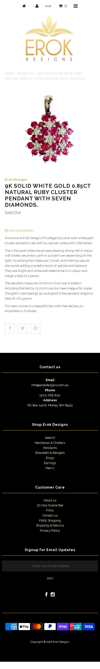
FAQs (50, 510)
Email (50, 380)
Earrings (50, 463)
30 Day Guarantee (50, 505)
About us (49, 500)
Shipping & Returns (50, 525)
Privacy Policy (50, 530)
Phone (50, 390)
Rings (50, 458)
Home (9, 73)
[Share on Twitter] (22, 328)
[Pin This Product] (35, 328)
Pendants (26, 73)
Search (50, 437)
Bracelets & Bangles (50, 453)
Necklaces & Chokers (50, 443)
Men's (50, 468)
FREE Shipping (50, 520)
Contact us (50, 515)
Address (50, 400)
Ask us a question (21, 230)
